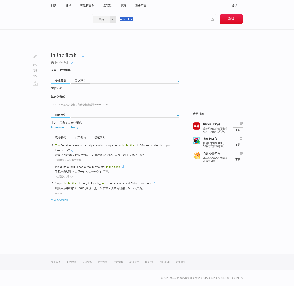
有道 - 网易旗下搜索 (67, 19)
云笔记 (107, 5)
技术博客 (118, 262)
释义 (35, 65)
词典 (54, 5)
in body (73, 127)
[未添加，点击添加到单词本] (84, 54)
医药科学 (56, 88)
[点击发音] (72, 150)
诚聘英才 (134, 262)
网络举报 (181, 262)
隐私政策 (185, 278)
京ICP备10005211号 (232, 278)
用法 (35, 70)
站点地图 (165, 262)
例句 (35, 76)
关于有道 (56, 262)
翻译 (68, 5)
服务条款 (195, 278)
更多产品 (140, 5)
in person (57, 127)
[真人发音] (71, 62)
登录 (234, 5)
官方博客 (103, 262)
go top (35, 83)
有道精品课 (87, 5)
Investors (71, 262)
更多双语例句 (59, 199)
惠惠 (123, 5)
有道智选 (87, 262)
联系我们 (149, 262)
